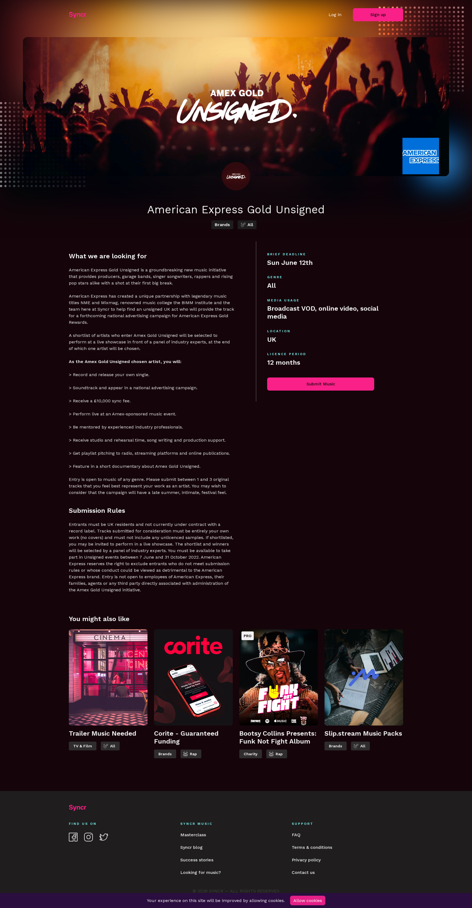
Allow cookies (307, 900)
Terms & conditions (312, 847)
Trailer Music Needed (102, 733)
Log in (335, 14)
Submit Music (320, 383)
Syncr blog (191, 847)
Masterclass (193, 834)
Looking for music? (200, 872)
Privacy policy (306, 859)
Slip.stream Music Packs (363, 733)
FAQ (296, 834)
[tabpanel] (108, 697)
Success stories (196, 859)
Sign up (378, 14)
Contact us (303, 872)
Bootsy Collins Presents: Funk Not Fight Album (278, 737)
